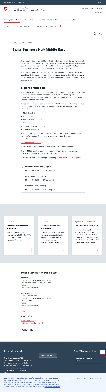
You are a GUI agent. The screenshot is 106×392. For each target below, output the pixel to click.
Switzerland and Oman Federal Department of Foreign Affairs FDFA (29, 9)
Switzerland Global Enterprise (68, 157)
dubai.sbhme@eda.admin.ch (32, 323)
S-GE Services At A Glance (31, 143)
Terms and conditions (52, 387)
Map (23, 311)
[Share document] (100, 33)
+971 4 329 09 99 (27, 320)
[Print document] (95, 33)
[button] (12, 20)
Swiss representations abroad (83, 359)
